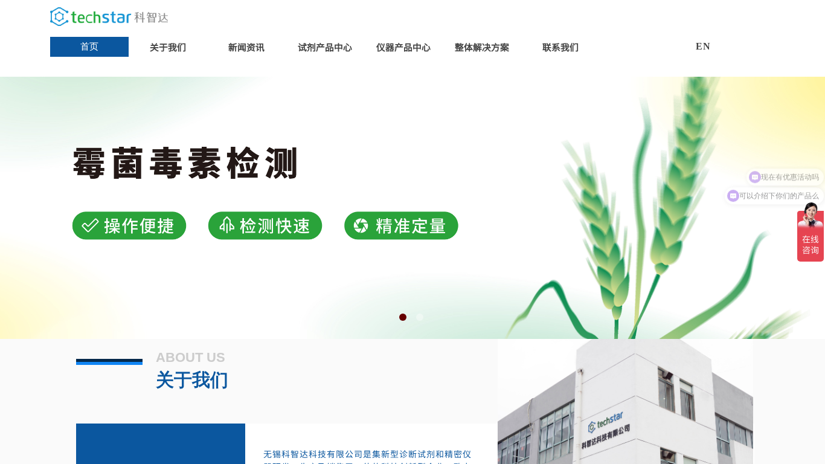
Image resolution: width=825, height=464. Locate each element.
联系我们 (560, 46)
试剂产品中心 (325, 46)
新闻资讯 (246, 46)
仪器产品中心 (403, 46)
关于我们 (168, 46)
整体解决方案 (482, 46)
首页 (89, 46)
